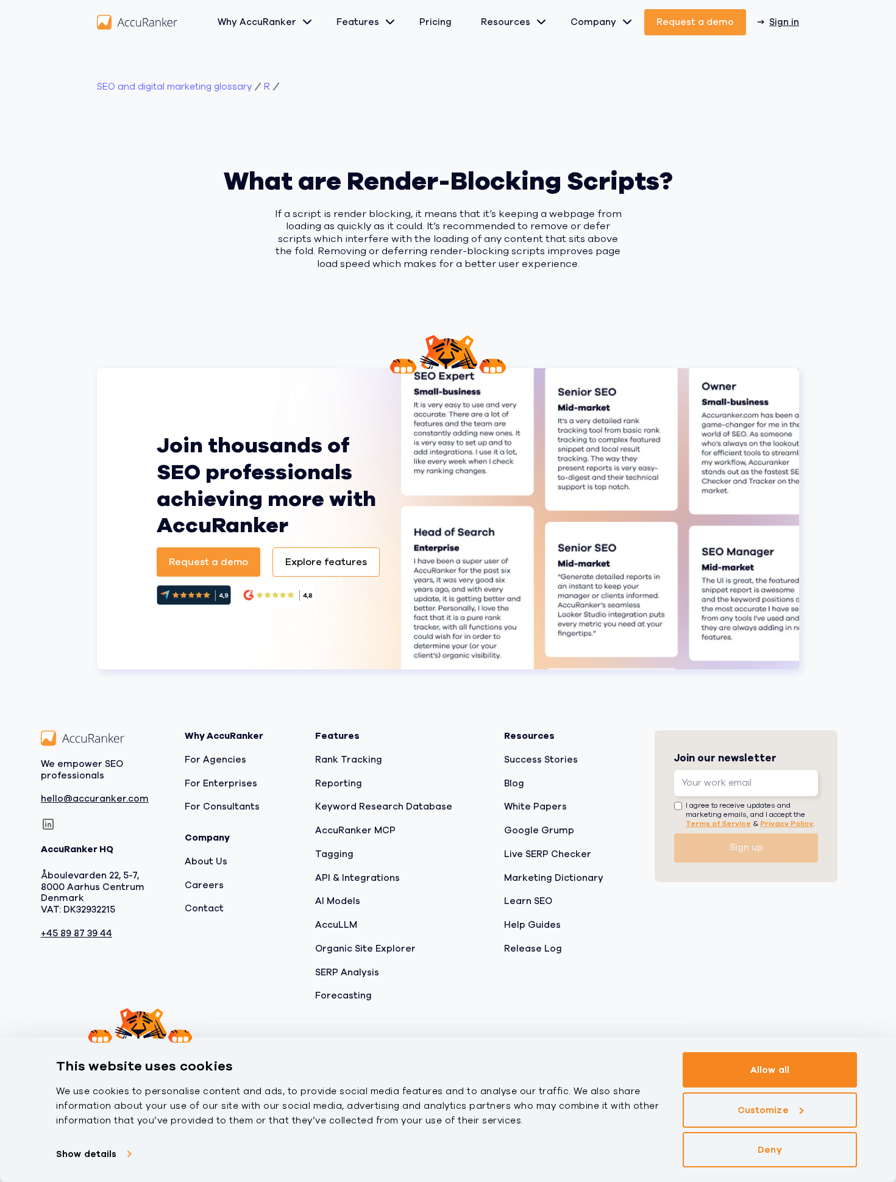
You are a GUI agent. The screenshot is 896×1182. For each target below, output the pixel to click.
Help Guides (532, 925)
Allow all (769, 1070)
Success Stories (541, 759)
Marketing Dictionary (553, 877)
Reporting (338, 783)
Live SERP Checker (547, 854)
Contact (204, 908)
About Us (206, 861)
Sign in (784, 22)
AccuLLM (336, 925)
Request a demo (695, 22)
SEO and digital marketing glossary (174, 87)
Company (593, 22)
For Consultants (222, 806)
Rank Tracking (348, 759)
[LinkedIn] (48, 824)
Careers (204, 884)
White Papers (535, 806)
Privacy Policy (786, 823)
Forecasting (343, 995)
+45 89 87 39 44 (76, 933)
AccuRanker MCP (355, 830)
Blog (514, 783)
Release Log (533, 948)
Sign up (746, 847)
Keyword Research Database (383, 806)
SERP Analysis (347, 972)
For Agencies (215, 759)
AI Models (337, 901)
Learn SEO (528, 901)
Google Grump (539, 830)
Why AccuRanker (257, 22)
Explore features (326, 562)
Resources (505, 22)
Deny (769, 1150)
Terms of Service (718, 823)
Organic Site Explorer (365, 948)
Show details (86, 1154)
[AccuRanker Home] (137, 22)
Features (357, 22)
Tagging (334, 854)
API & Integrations (357, 877)
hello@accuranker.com (95, 799)
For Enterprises (221, 783)
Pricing (435, 22)
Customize (763, 1110)
